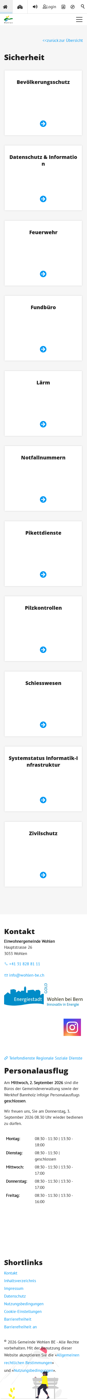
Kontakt (10, 1273)
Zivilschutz (43, 833)
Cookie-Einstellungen (23, 1311)
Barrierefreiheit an (20, 1327)
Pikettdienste (43, 532)
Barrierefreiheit (17, 1319)
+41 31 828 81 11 (24, 963)
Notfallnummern (43, 457)
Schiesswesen (43, 682)
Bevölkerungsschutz (43, 81)
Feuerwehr (43, 232)
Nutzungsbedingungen (24, 1303)
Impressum (13, 1288)
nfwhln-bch (27, 975)
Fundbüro (43, 307)
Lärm (43, 382)
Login (51, 6)
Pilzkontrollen (43, 607)
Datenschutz (15, 1296)
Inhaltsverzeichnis (20, 1280)
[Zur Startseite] (8, 19)
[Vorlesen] (35, 6)
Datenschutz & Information (43, 160)
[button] (79, 19)
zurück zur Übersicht (65, 40)
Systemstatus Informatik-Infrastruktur (43, 761)
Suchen (83, 7)
